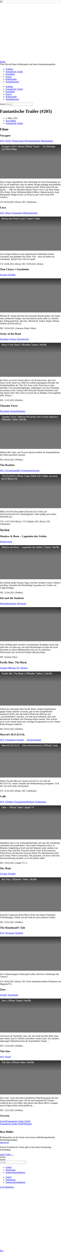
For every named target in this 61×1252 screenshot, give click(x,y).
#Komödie (5, 411)
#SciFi (8, 141)
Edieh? (9, 1167)
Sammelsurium (12, 82)
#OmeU (3, 995)
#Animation (16, 213)
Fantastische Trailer (14, 71)
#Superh (20, 740)
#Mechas (12, 668)
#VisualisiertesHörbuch (23, 802)
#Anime (3, 668)
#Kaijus (24, 668)
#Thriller (12, 275)
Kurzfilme (10, 74)
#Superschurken (34, 740)
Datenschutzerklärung (15, 1172)
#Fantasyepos (6, 541)
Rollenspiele (11, 79)
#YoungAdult (17, 141)
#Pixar (8, 213)
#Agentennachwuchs (30, 470)
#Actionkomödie (12, 470)
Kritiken (9, 69)
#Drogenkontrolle (32, 141)
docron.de (4, 1142)
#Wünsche (21, 603)
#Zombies (4, 339)
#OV (2, 141)
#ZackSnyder (23, 339)
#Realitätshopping (8, 603)
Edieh (2, 62)
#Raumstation (47, 141)
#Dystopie (9, 933)
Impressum (10, 1170)
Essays (9, 76)
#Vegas (13, 339)
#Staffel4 (19, 933)
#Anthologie (40, 802)
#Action (3, 275)
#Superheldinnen (17, 411)
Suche (3, 104)
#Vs (18, 668)
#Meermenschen (30, 213)
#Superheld (13, 995)
